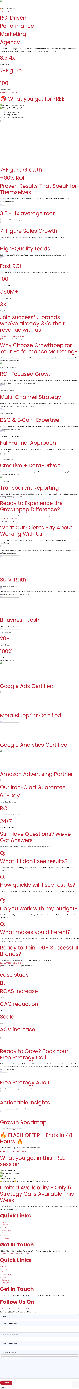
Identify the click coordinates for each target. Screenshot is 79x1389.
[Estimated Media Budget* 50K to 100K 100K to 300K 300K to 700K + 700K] (39, 1349)
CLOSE (3, 1387)
